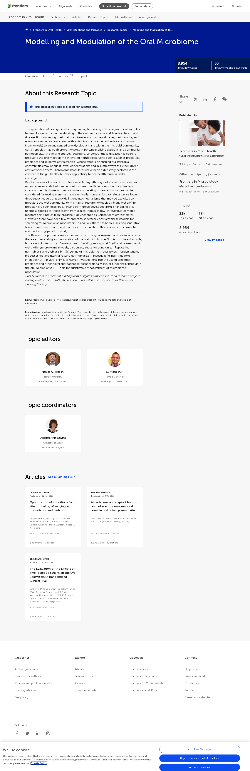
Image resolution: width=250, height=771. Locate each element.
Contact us (191, 683)
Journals (79, 683)
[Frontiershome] (18, 6)
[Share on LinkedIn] (205, 99)
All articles (85, 6)
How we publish (85, 690)
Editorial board (123, 17)
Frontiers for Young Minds (146, 683)
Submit (189, 690)
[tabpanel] (125, 360)
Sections (56, 17)
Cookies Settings (199, 749)
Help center (192, 669)
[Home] (26, 30)
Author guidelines (26, 669)
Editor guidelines (25, 690)
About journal (147, 17)
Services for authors (28, 676)
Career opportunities (198, 697)
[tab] (31, 76)
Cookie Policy (39, 763)
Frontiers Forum (140, 669)
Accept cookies (199, 767)
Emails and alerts (195, 676)
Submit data (142, 6)
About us (41, 6)
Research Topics (98, 17)
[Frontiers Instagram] (48, 733)
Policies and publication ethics (35, 683)
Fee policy (21, 697)
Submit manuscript (114, 6)
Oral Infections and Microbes (84, 30)
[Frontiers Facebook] (17, 733)
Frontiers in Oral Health (47, 30)
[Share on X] (195, 99)
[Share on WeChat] (224, 99)
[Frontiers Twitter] (27, 733)
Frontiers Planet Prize (143, 690)
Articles (76, 17)
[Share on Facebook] (215, 99)
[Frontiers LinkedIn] (38, 733)
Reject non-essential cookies (199, 758)
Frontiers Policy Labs (143, 676)
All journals (65, 6)
